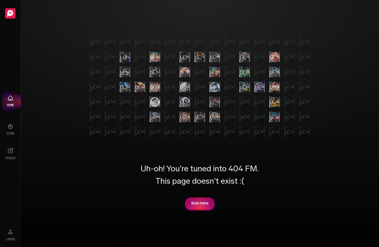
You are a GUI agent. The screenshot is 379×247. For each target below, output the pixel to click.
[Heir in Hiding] (125, 87)
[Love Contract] (259, 87)
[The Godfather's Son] (274, 117)
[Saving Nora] (155, 57)
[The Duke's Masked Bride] (184, 57)
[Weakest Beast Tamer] (244, 87)
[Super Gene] (274, 102)
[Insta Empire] (125, 72)
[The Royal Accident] (184, 72)
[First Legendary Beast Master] (214, 72)
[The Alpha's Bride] (199, 57)
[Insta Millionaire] (155, 72)
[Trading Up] (214, 87)
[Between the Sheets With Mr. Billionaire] (155, 87)
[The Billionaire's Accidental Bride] (244, 57)
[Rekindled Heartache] (274, 57)
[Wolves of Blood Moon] (214, 102)
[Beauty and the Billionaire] (155, 102)
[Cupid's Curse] (184, 87)
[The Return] (214, 57)
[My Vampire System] (125, 57)
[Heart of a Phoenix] (155, 117)
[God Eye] (244, 72)
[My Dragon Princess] (140, 87)
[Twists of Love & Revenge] (199, 117)
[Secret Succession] (184, 117)
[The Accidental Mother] (184, 102)
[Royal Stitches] (214, 117)
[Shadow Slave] (274, 72)
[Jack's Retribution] (274, 87)
